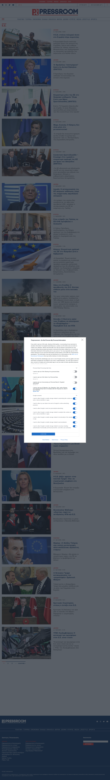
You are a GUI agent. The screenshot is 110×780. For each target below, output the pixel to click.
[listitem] (55, 368)
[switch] (75, 371)
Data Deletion (45, 439)
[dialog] (55, 390)
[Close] (82, 340)
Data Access (55, 439)
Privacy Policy (64, 439)
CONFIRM (43, 434)
